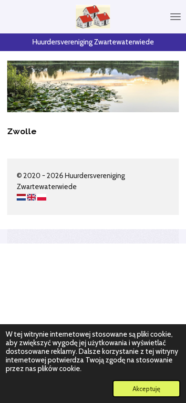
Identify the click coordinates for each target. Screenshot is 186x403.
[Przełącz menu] (175, 16)
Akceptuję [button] (146, 388)
